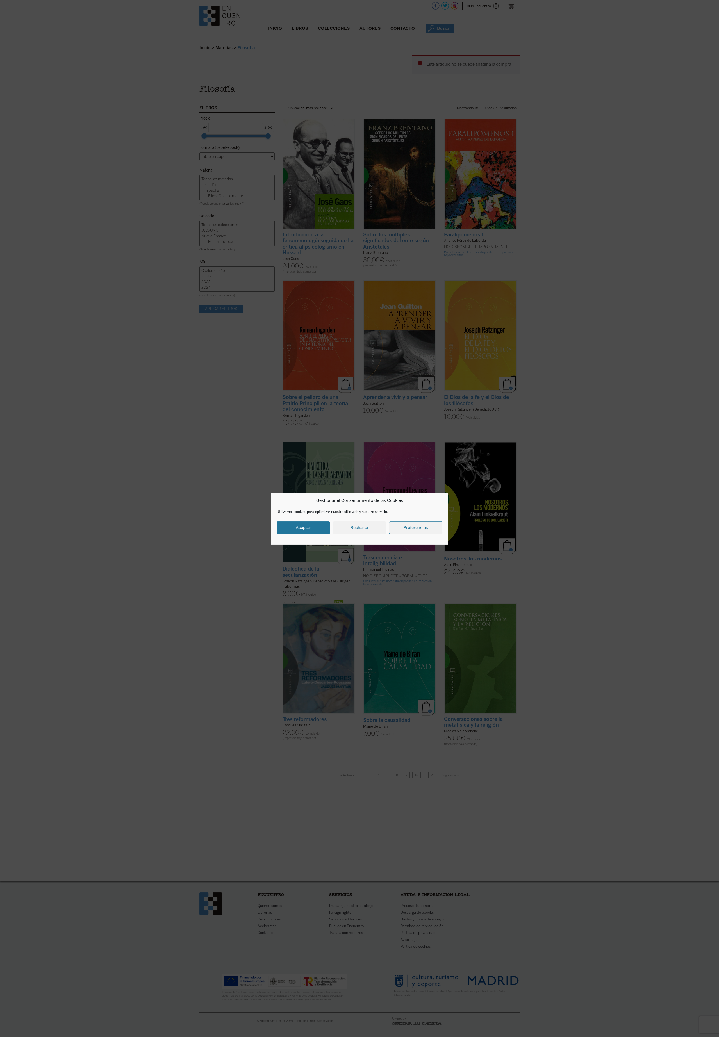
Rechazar (360, 527)
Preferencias (415, 527)
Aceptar (303, 527)
